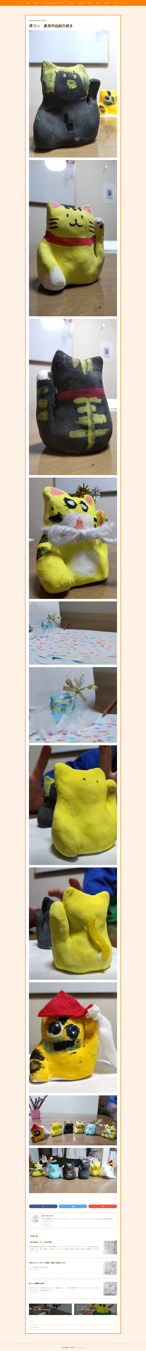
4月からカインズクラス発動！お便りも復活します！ (48, 1262)
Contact (106, 3)
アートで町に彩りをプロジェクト (53, 3)
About (89, 3)
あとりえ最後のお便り (37, 1283)
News (97, 3)
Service (80, 3)
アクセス (71, 3)
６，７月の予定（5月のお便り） (39, 1267)
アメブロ (116, 3)
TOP (28, 3)
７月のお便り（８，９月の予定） (41, 1242)
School (36, 3)
